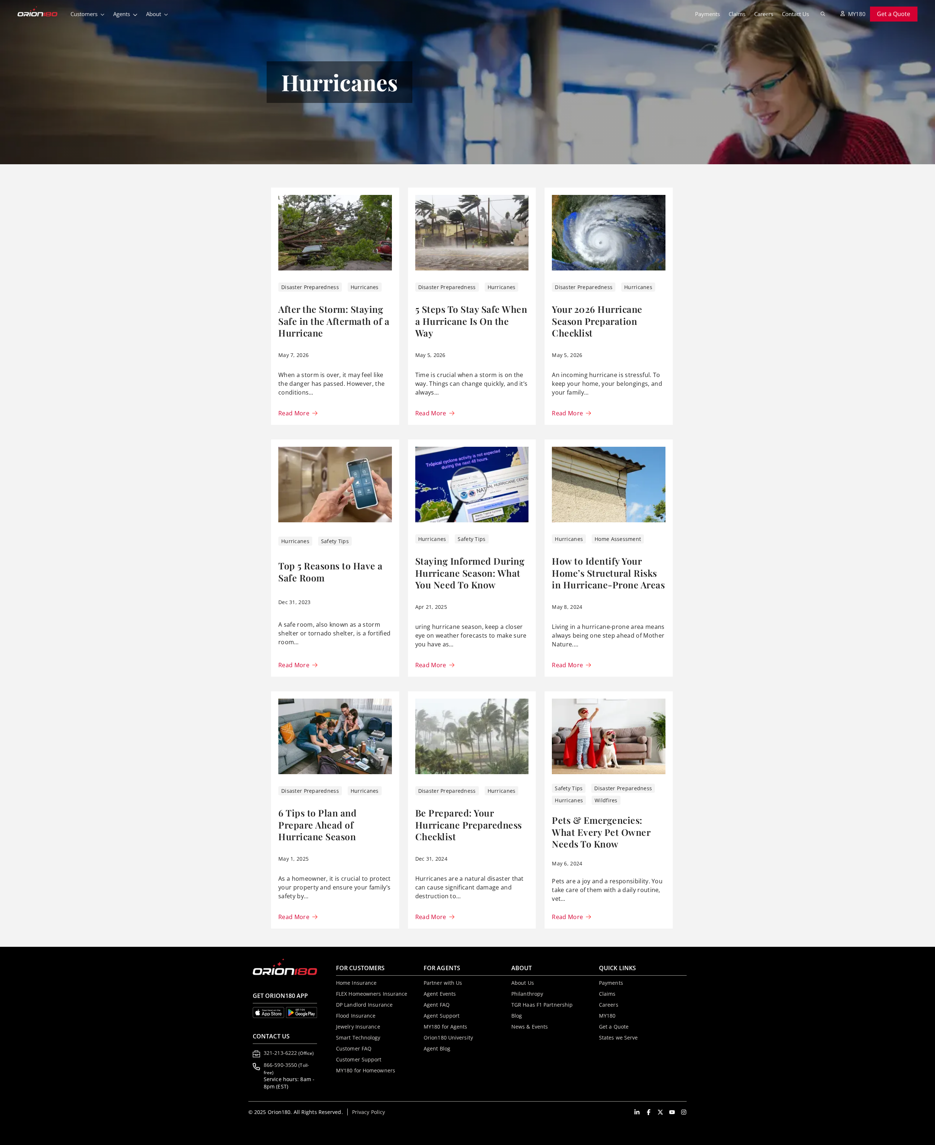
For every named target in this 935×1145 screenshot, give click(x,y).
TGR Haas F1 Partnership (542, 1004)
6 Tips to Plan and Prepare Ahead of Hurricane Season (317, 824)
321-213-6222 (289, 1052)
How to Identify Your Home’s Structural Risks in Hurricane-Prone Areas (608, 573)
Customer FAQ (353, 1048)
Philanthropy (527, 993)
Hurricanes (365, 287)
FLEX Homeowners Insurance (372, 993)
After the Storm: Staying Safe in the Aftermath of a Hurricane (333, 321)
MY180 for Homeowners (365, 1070)
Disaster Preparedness (310, 287)
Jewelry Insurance (358, 1026)
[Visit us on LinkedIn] (637, 1112)
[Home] (41, 12)
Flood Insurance (356, 1015)
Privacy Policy (368, 1112)
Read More (293, 413)
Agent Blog (437, 1048)
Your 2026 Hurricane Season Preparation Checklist (597, 321)
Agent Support (441, 1015)
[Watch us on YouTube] (672, 1112)
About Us (522, 982)
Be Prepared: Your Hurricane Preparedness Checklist (468, 824)
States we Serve (618, 1037)
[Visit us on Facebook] (649, 1112)
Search (822, 13)
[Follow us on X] (660, 1112)
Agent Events (440, 993)
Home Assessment (618, 538)
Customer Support (359, 1059)
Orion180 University (448, 1037)
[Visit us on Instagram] (684, 1112)
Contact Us (795, 14)
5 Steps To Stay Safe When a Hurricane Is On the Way (471, 321)
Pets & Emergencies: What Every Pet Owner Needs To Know (601, 832)
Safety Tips (335, 541)
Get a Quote (893, 14)
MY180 (857, 14)
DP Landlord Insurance (364, 1004)
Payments (707, 14)
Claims (737, 14)
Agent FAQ (437, 1004)
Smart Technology (358, 1037)
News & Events (529, 1026)
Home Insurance (356, 982)
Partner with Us (443, 982)
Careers (763, 14)
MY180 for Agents (446, 1026)
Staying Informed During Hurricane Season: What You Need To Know (470, 573)
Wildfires (606, 800)
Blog (516, 1015)
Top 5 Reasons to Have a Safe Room (330, 572)
